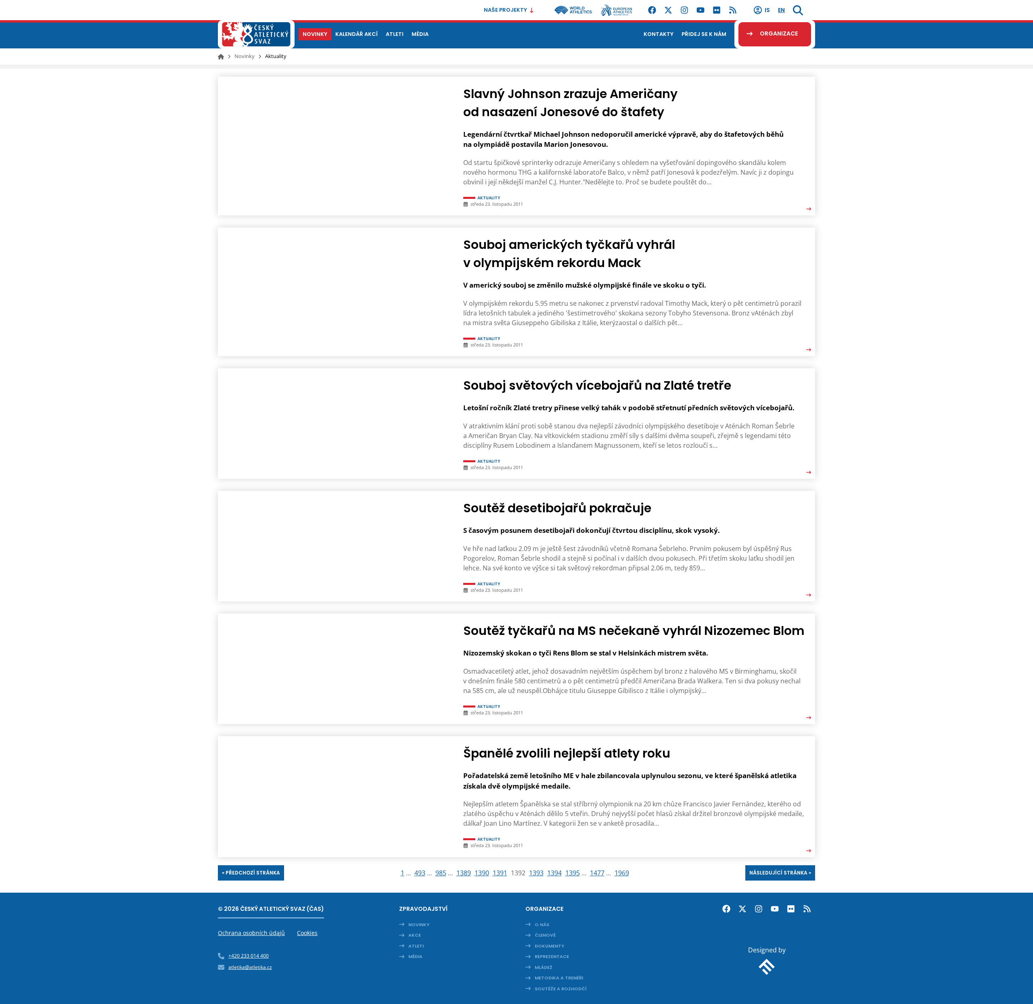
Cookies (307, 933)
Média (415, 956)
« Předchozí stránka (251, 872)
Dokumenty (549, 946)
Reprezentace (552, 956)
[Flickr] (717, 10)
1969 (622, 872)
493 (419, 872)
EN (781, 10)
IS (767, 10)
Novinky (244, 56)
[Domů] (221, 56)
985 (440, 872)
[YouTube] (700, 10)
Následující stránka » (780, 872)
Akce (414, 935)
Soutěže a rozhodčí (561, 988)
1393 (536, 872)
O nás (542, 924)
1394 (554, 872)
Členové (545, 935)
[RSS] (733, 10)
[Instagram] (684, 10)
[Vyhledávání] (798, 10)
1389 (463, 872)
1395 (572, 872)
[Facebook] (652, 10)
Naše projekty (505, 10)
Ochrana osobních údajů (251, 933)
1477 (597, 872)
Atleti (416, 946)
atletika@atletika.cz (250, 967)
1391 (500, 872)
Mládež (543, 967)
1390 (482, 872)
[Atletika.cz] (256, 34)
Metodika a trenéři (559, 978)
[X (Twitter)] (668, 10)
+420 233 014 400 (248, 955)
